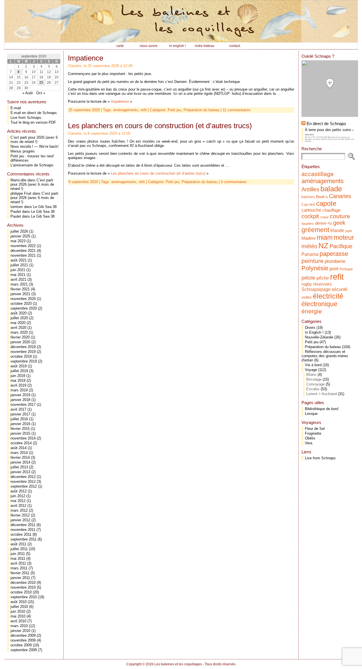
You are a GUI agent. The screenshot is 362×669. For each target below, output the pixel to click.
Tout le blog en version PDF (33, 122)
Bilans (311, 374)
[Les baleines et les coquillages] (181, 21)
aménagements (125, 110)
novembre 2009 (23, 640)
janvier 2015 (20, 433)
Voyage (311, 370)
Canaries (340, 196)
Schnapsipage (316, 289)
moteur (344, 237)
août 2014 (18, 448)
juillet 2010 (19, 606)
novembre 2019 (23, 351)
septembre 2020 (23, 308)
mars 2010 (19, 626)
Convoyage (315, 384)
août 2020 (18, 313)
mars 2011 (18, 568)
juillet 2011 (19, 549)
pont (334, 268)
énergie (311, 311)
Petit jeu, (176, 110)
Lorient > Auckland (321, 394)
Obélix (310, 438)
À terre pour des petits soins (328, 130)
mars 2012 (19, 510)
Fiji (329, 224)
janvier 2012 (20, 520)
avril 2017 (18, 409)
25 (41, 82)
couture (340, 216)
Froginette (313, 433)
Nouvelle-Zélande (319, 337)
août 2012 (18, 491)
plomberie (335, 261)
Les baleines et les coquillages (178, 664)
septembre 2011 (23, 539)
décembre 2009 (23, 635)
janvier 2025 (20, 236)
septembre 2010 (23, 597)
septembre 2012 (23, 486)
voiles (306, 297)
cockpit (310, 216)
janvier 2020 (20, 342)
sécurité (340, 289)
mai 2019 (17, 380)
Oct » (40, 93)
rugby (306, 284)
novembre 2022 (23, 246)
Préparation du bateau (201, 110)
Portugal (346, 269)
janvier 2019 (20, 395)
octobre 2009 (21, 645)
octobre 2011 (20, 534)
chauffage (331, 210)
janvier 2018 (20, 400)
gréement (315, 229)
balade (331, 189)
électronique (319, 304)
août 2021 (18, 260)
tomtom (16, 207)
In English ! (314, 332)
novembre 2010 (23, 587)
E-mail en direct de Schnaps (33, 113)
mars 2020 (19, 332)
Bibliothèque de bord (321, 409)
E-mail (15, 108)
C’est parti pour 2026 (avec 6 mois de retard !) (34, 139)
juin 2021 (17, 270)
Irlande (337, 230)
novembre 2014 (23, 438)
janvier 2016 (20, 424)
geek (339, 223)
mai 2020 (17, 323)
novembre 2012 (23, 481)
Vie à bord (313, 365)
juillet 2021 (19, 265)
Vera (308, 443)
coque (324, 217)
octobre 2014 (21, 443)
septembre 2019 (23, 361)
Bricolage (314, 379)
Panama (309, 254)
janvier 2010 (20, 631)
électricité (328, 296)
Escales (313, 389)
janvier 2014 (20, 462)
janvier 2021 (20, 294)
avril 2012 (18, 505)
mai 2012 (17, 501)
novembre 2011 (22, 530)
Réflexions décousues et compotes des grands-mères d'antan (324, 355)
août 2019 (18, 366)
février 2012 (20, 515)
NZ (323, 245)
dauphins (307, 223)
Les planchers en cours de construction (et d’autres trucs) (160, 126)
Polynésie (314, 268)
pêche (322, 277)
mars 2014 (19, 453)
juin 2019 (17, 376)
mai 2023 (17, 241)
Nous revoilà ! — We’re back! (34, 146)
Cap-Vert (308, 205)
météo (309, 246)
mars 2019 (19, 390)
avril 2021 (18, 279)
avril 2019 (18, 385)
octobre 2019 (21, 356)
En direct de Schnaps (326, 123)
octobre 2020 (21, 303)
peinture (312, 261)
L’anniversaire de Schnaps (31, 165)
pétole (308, 278)
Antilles (310, 189)
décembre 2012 (23, 477)
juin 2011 (17, 554)
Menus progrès (22, 151)
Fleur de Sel (315, 428)
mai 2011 (17, 558)
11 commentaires (237, 110)
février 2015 (20, 428)
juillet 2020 (19, 318)
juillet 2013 (19, 467)
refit (144, 110)
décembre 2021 (23, 250)
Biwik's (322, 197)
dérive (320, 223)
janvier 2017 (20, 414)
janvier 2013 (20, 472)
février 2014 (20, 457)
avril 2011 (18, 563)
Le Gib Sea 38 (45, 207)
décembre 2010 (23, 582)
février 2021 (20, 289)
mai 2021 (17, 275)
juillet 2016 (19, 419)
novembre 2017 (23, 404)
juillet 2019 (19, 371)
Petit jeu (311, 342)
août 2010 (18, 602)
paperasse (334, 253)
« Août (27, 93)
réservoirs (322, 284)
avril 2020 (18, 327)
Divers (310, 327)
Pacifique (340, 246)
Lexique (311, 413)
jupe (348, 231)
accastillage (317, 174)
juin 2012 (17, 496)
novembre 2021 (23, 255)
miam (325, 237)
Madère (308, 238)
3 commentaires (234, 182)
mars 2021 (19, 284)
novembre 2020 (23, 299)
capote (326, 203)
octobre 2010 (21, 592)
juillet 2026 (19, 231)
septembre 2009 (23, 650)
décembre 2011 (22, 525)
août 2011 (18, 544)
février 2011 (19, 573)
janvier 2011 (20, 578)
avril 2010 (18, 621)
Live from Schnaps (25, 117)
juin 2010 (17, 611)
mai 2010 (17, 616)
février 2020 (20, 337)
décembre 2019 (23, 347)
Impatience (85, 58)
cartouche (311, 210)
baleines (308, 197)
